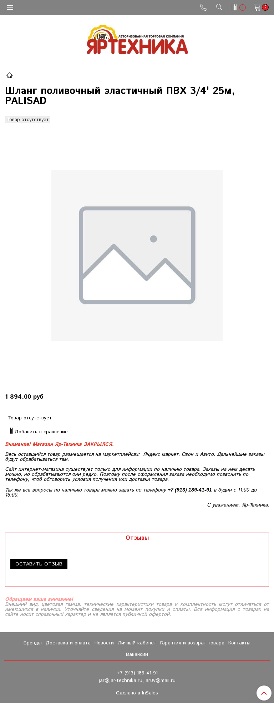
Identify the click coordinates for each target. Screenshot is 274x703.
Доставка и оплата (68, 643)
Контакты (239, 643)
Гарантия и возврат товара (192, 643)
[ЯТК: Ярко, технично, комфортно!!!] (137, 38)
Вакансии (137, 654)
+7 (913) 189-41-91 (137, 673)
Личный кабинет (137, 643)
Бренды (33, 643)
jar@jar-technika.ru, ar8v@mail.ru (137, 680)
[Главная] (9, 76)
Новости (104, 643)
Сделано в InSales (137, 692)
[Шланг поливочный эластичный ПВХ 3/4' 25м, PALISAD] (137, 255)
